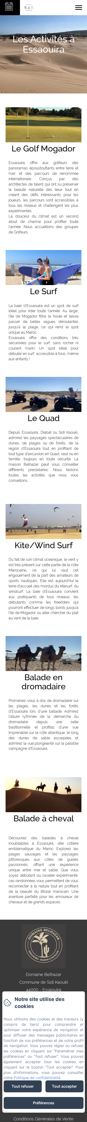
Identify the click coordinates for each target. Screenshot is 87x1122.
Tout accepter (64, 1086)
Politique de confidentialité (37, 1077)
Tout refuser (23, 1086)
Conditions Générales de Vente (43, 1118)
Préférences (43, 1103)
